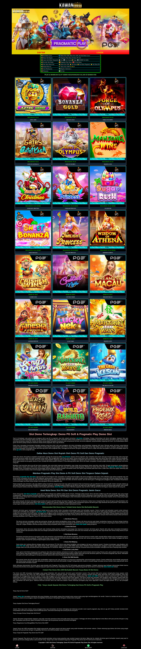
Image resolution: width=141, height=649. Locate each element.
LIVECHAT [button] (124, 648)
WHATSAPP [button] (88, 648)
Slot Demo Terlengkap (56, 642)
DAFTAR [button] (41, 52)
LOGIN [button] (100, 52)
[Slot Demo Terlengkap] (70, 7)
